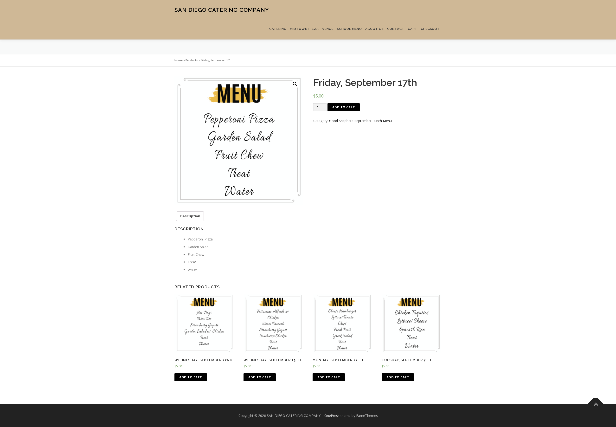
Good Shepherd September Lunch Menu (360, 120)
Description (190, 216)
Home (178, 60)
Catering (278, 29)
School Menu (349, 29)
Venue (328, 29)
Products (192, 60)
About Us (374, 29)
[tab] (190, 216)
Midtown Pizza (304, 29)
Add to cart (343, 107)
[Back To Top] (595, 404)
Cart (412, 29)
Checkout (430, 29)
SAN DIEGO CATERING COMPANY (221, 9)
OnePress (332, 415)
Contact (395, 29)
